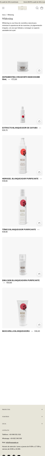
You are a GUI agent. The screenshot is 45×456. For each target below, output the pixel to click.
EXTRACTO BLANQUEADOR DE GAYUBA (20, 128)
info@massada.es (12, 442)
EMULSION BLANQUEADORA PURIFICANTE (21, 280)
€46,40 (37, 331)
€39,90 (5, 181)
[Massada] (22, 8)
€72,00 (14, 79)
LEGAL (4, 423)
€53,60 (9, 283)
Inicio (4, 15)
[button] (36, 8)
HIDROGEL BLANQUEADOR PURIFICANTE (20, 179)
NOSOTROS (5, 416)
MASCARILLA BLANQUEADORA (16, 331)
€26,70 (5, 130)
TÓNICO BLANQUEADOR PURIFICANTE (19, 229)
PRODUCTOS (6, 409)
